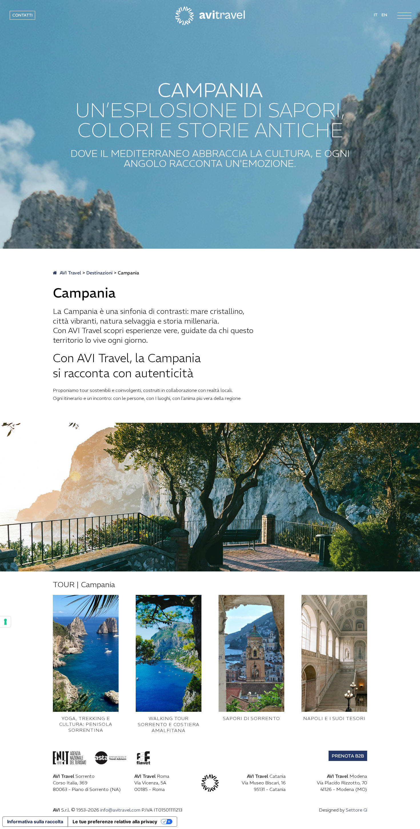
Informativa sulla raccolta (35, 821)
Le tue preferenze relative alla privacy (115, 821)
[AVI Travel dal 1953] (210, 15)
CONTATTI (22, 15)
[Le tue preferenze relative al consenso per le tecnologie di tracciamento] (5, 621)
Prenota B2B (348, 756)
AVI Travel (70, 273)
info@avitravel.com (120, 810)
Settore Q (356, 810)
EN (384, 14)
